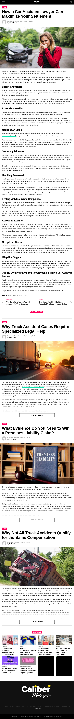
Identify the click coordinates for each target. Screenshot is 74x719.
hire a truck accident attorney (41, 610)
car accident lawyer (20, 295)
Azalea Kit (12, 544)
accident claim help (12, 103)
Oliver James (13, 23)
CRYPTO (40, 706)
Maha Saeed (12, 337)
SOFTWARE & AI (31, 706)
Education (49, 706)
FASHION (57, 706)
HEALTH (11, 706)
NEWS (6, 706)
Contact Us (38, 708)
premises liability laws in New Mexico (27, 506)
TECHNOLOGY (20, 706)
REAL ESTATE (66, 706)
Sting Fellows (13, 439)
